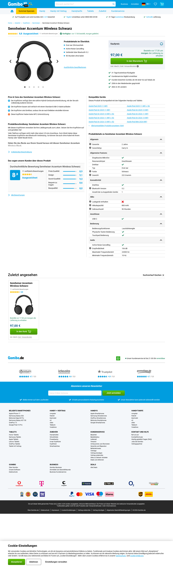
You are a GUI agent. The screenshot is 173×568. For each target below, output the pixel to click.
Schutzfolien (54, 437)
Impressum (55, 510)
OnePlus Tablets (14, 444)
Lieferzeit (94, 439)
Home (10, 23)
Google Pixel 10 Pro (15, 425)
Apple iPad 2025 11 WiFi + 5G (138, 106)
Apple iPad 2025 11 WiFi (98, 106)
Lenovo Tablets (14, 442)
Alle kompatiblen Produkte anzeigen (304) (107, 126)
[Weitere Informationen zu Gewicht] (90, 175)
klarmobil (53, 418)
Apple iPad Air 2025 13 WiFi (137, 110)
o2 (51, 420)
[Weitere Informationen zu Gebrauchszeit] (90, 209)
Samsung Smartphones (99, 416)
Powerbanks (54, 439)
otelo (51, 423)
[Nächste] (57, 61)
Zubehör (102, 11)
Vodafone (53, 427)
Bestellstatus (95, 437)
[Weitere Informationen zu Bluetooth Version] (90, 188)
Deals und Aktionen (97, 460)
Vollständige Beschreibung (21, 152)
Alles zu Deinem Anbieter (99, 457)
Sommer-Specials (26, 11)
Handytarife (77, 11)
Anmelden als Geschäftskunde (60, 470)
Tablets (90, 11)
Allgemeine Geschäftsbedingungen (118, 510)
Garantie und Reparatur (99, 446)
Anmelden (135, 4)
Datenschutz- (121, 556)
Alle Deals (94, 467)
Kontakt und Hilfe (140, 432)
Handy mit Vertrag (58, 11)
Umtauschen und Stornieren (100, 444)
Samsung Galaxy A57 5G (17, 420)
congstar (53, 413)
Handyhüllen (54, 435)
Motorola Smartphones (98, 420)
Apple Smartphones (97, 413)
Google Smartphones (98, 423)
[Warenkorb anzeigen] (162, 4)
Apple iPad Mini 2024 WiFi (137, 122)
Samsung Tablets (15, 437)
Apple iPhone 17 (14, 413)
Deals (93, 465)
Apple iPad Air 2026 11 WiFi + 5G (101, 118)
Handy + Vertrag (57, 411)
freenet (52, 416)
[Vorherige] (10, 61)
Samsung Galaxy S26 (16, 416)
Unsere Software (14, 470)
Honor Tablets (14, 435)
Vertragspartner (136, 444)
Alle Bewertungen (18, 195)
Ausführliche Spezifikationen (75, 67)
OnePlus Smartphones (98, 418)
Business (54, 465)
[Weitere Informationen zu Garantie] (90, 144)
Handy (42, 11)
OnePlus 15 (13, 423)
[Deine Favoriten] (155, 4)
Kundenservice (117, 11)
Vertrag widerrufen (97, 455)
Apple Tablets (13, 439)
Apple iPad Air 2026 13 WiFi (137, 118)
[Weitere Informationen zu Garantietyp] (90, 148)
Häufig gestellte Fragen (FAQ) (141, 439)
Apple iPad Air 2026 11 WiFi (137, 114)
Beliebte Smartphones (20, 411)
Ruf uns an (135, 435)
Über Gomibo (13, 467)
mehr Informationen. (109, 506)
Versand (93, 442)
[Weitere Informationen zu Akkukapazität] (90, 205)
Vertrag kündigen (96, 453)
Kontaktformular (137, 437)
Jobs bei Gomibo (137, 442)
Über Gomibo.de (33, 510)
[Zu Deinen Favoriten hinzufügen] (161, 43)
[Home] (12, 11)
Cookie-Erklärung (136, 556)
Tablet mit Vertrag (15, 446)
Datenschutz (13, 472)
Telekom (52, 425)
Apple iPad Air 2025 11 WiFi (99, 110)
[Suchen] (114, 4)
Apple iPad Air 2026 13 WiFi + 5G (101, 122)
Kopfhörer (26, 23)
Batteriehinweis (96, 448)
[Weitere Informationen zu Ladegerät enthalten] (90, 202)
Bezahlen (94, 435)
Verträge (93, 451)
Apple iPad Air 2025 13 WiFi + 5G (101, 114)
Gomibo (12, 465)
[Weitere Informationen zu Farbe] (90, 171)
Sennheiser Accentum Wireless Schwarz (55, 23)
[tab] (25, 87)
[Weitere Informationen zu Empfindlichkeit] (90, 248)
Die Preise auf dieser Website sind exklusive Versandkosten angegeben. (121, 504)
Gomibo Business (56, 467)
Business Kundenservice (58, 472)
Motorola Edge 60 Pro (16, 418)
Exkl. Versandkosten (25, 337)
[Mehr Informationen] (138, 66)
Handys (94, 411)
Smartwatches (55, 446)
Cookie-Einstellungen (68, 510)
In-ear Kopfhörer (55, 442)
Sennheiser (36, 23)
